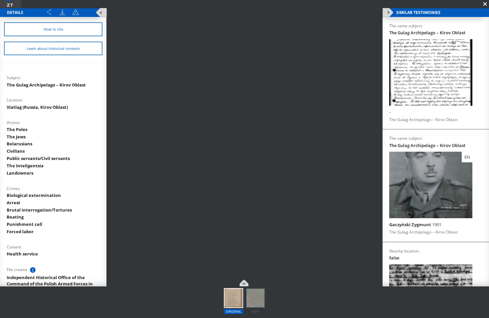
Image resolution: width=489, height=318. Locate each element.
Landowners (20, 173)
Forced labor (20, 232)
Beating (15, 217)
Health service (22, 254)
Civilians (16, 151)
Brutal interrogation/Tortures (39, 210)
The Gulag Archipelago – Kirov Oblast (46, 85)
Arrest (13, 203)
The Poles (17, 129)
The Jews (16, 137)
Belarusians (19, 144)
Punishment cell (24, 224)
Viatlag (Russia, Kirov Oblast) (37, 107)
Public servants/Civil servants (38, 158)
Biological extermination (34, 195)
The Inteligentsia (25, 166)
